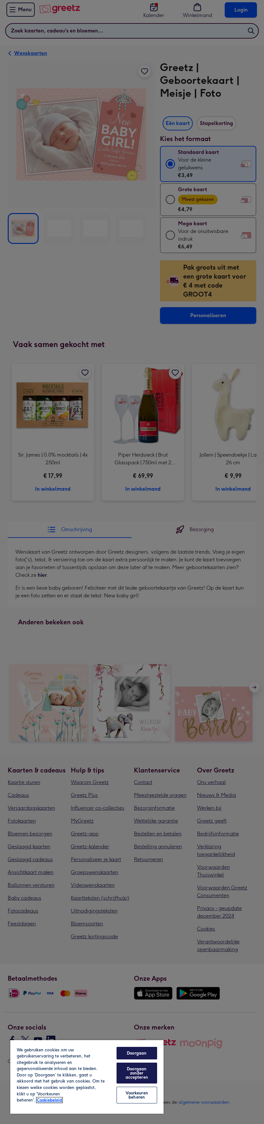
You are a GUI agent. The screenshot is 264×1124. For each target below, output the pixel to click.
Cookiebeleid (49, 1100)
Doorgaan (136, 1053)
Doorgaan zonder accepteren (137, 1073)
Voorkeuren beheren (137, 1095)
